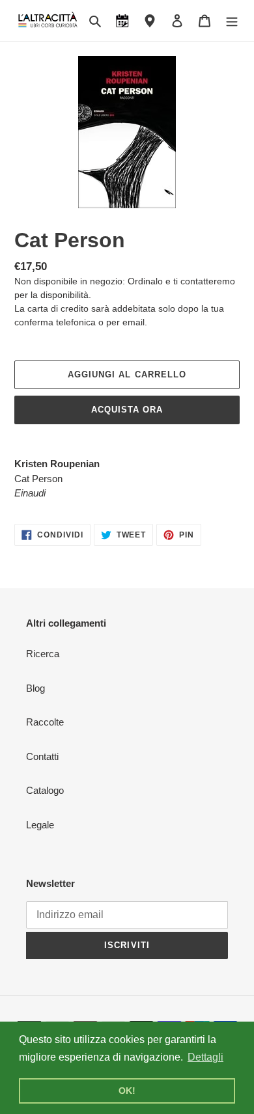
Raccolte (45, 721)
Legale (40, 824)
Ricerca (42, 653)
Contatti (42, 756)
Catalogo (45, 790)
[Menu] (232, 20)
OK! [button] (127, 1090)
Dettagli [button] (205, 1057)
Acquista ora (127, 409)
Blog (35, 688)
